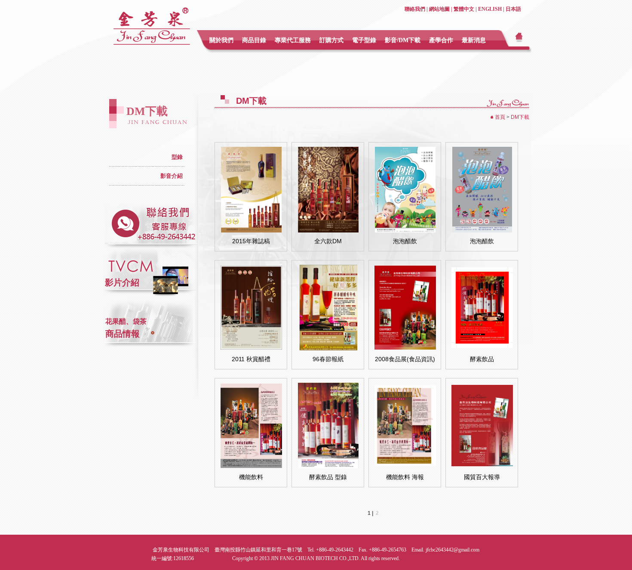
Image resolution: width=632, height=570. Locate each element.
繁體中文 (464, 9)
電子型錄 (364, 40)
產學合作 (441, 40)
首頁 (500, 117)
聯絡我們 (415, 9)
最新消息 (474, 40)
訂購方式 (331, 40)
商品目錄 (254, 40)
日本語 (513, 9)
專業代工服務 (293, 40)
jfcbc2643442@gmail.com (452, 550)
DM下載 (520, 117)
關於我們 (221, 40)
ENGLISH (490, 9)
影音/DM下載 (402, 40)
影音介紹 (171, 176)
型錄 (177, 157)
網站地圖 (439, 9)
